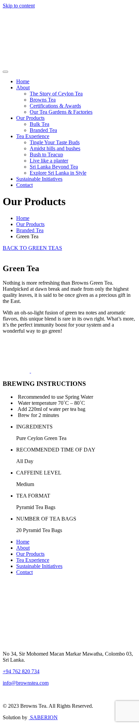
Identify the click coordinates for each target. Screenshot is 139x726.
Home (22, 81)
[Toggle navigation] (5, 72)
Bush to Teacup (46, 154)
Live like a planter (49, 160)
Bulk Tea (39, 124)
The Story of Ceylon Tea (56, 93)
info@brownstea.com (26, 683)
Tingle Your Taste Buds (55, 142)
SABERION (43, 717)
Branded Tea (43, 130)
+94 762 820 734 (21, 671)
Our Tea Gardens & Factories (61, 112)
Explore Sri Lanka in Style (58, 173)
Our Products (30, 118)
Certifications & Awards (55, 106)
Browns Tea (43, 100)
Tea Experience (32, 136)
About (23, 87)
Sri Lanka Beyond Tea (54, 167)
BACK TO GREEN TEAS (32, 248)
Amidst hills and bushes (55, 148)
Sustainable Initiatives (39, 179)
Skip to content (19, 5)
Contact (24, 185)
